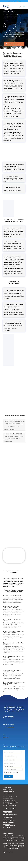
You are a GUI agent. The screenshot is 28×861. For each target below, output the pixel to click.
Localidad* (6, 763)
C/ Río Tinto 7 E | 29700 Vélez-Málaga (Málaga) (14, 746)
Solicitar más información (14, 44)
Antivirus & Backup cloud (9, 825)
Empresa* (6, 766)
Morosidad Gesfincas (8, 819)
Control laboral (6, 824)
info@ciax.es (6, 737)
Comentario (6, 769)
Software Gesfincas (7, 811)
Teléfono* (6, 760)
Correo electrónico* (8, 755)
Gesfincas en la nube (7, 812)
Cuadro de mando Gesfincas (9, 820)
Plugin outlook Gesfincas (8, 822)
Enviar (8, 776)
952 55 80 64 (10, 1)
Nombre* (6, 752)
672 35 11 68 (11, 727)
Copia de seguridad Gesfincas (10, 814)
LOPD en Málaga (6, 827)
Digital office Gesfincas (8, 817)
